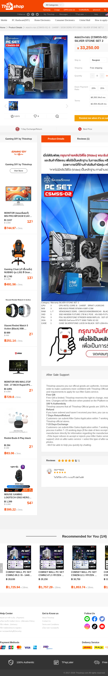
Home (2, 27)
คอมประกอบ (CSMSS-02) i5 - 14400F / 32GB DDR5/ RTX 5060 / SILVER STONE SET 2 (65, 27)
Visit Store (18, 171)
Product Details (15, 27)
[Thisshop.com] (12, 6)
